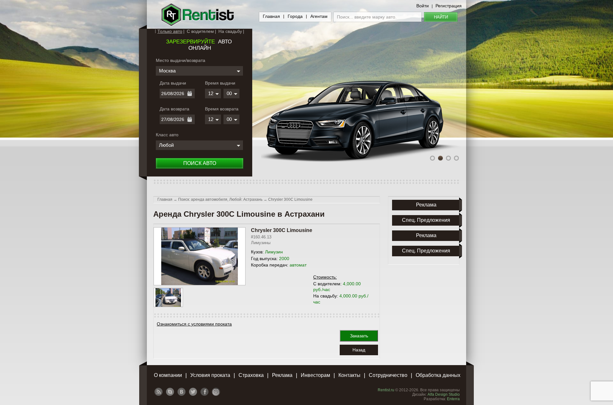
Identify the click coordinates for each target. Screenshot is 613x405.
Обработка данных (438, 375)
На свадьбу (230, 31)
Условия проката (210, 375)
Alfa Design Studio (444, 394)
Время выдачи (220, 83)
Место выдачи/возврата (180, 60)
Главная (271, 16)
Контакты (349, 375)
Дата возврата (174, 108)
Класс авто (167, 134)
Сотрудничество (388, 375)
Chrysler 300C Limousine (290, 199)
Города (295, 16)
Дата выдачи (173, 83)
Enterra (453, 399)
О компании (168, 375)
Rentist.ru (386, 390)
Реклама (282, 375)
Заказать (359, 335)
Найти (441, 17)
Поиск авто (199, 163)
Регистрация (448, 5)
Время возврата (221, 108)
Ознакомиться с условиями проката (194, 323)
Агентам (319, 16)
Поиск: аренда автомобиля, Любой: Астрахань (220, 199)
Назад (358, 349)
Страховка (251, 375)
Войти (422, 5)
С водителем (200, 31)
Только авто (169, 31)
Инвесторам (315, 375)
